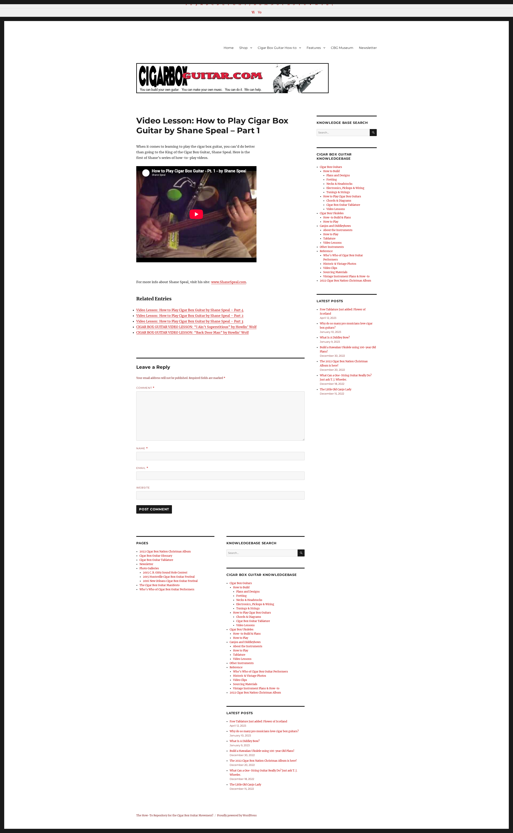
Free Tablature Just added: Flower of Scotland (258, 721)
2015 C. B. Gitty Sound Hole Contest (165, 572)
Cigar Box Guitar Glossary (155, 555)
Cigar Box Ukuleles (241, 629)
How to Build (241, 587)
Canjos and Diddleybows (245, 642)
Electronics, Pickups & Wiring (255, 604)
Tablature (239, 654)
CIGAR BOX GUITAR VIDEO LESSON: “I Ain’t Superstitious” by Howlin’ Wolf (196, 327)
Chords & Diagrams (248, 617)
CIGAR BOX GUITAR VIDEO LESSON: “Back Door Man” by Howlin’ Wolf (192, 332)
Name (142, 448)
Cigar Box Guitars (241, 583)
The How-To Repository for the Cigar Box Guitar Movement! (174, 815)
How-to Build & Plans (247, 633)
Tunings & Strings (248, 608)
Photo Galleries (149, 568)
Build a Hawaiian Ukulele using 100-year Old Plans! (262, 751)
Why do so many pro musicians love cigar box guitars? (264, 731)
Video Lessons (245, 625)
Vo (259, 12)
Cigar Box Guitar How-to (277, 48)
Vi (253, 12)
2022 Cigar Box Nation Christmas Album (165, 551)
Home (229, 48)
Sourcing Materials (245, 684)
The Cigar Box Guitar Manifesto (159, 585)
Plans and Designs (248, 591)
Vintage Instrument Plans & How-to (256, 688)
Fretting (241, 596)
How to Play (240, 638)
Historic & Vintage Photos (249, 676)
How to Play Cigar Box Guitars (252, 612)
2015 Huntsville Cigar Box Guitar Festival (169, 577)
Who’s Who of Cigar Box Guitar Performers (166, 589)
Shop (243, 48)
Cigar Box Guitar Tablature (156, 560)
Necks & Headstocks (249, 600)
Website (143, 487)
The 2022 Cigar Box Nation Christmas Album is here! (263, 760)
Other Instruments (242, 663)
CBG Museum (342, 48)
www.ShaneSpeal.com (228, 282)
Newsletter (368, 48)
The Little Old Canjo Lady (245, 784)
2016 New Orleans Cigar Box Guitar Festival (170, 581)
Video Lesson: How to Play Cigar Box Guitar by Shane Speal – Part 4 (189, 310)
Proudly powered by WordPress (237, 815)
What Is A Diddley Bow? (245, 741)
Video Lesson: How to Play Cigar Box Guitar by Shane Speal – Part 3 (189, 321)
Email (142, 468)
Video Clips (240, 680)
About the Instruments (247, 646)
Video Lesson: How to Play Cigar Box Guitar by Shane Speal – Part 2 (189, 316)
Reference (236, 667)
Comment (145, 388)
